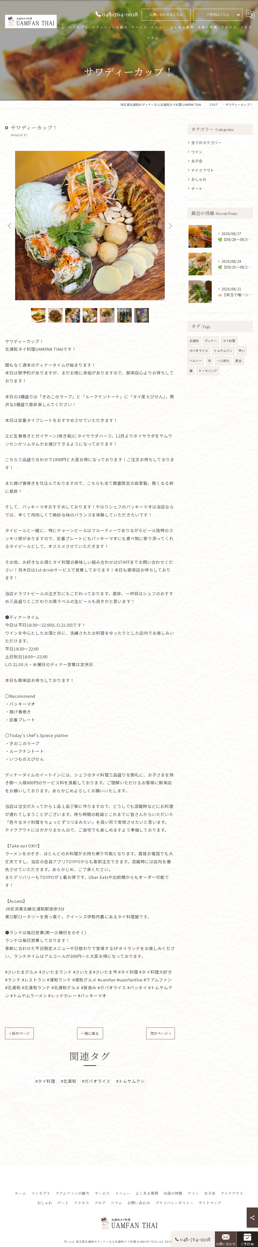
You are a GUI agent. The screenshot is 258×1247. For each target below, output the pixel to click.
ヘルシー (195, 360)
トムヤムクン (223, 350)
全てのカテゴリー (206, 142)
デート (197, 188)
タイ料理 (229, 340)
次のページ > (160, 1033)
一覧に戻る (90, 1033)
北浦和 (194, 340)
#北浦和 (68, 1081)
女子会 (197, 160)
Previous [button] (10, 226)
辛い (242, 350)
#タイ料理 (45, 1081)
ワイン (197, 151)
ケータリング (208, 370)
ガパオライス (198, 350)
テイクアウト (202, 170)
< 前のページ (19, 1033)
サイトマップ (210, 1202)
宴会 (238, 360)
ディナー (211, 340)
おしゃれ (199, 179)
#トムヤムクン (130, 1081)
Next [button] (170, 226)
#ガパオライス (96, 1081)
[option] (90, 225)
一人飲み (223, 360)
